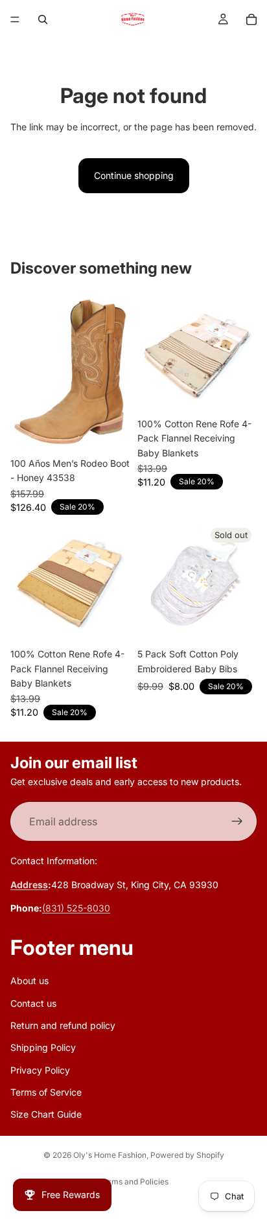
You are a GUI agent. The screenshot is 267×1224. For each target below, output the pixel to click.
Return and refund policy (62, 1025)
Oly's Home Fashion (109, 1155)
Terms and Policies (133, 1181)
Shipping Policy (43, 1047)
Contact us (33, 1003)
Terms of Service (46, 1092)
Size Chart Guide (46, 1114)
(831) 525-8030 (76, 908)
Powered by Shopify (187, 1155)
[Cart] (251, 19)
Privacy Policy (40, 1070)
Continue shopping (134, 175)
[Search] (43, 19)
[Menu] (15, 19)
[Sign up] (237, 822)
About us (29, 981)
